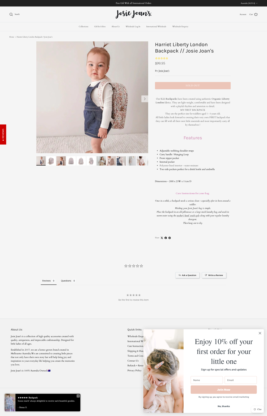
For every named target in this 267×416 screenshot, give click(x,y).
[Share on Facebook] (166, 238)
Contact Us (133, 360)
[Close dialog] (260, 333)
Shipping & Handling (138, 351)
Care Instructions (135, 346)
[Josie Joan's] (133, 14)
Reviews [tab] (46, 280)
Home (11, 37)
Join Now (223, 389)
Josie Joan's (164, 70)
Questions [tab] (66, 280)
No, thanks (224, 406)
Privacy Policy (134, 370)
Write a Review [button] (215, 275)
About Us (116, 26)
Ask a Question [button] (189, 275)
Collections (83, 26)
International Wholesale (156, 26)
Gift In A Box (100, 26)
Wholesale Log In (133, 26)
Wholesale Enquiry (180, 26)
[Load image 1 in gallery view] (92, 97)
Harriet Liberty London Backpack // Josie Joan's (35, 37)
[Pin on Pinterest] (169, 238)
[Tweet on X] (162, 238)
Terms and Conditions (138, 355)
